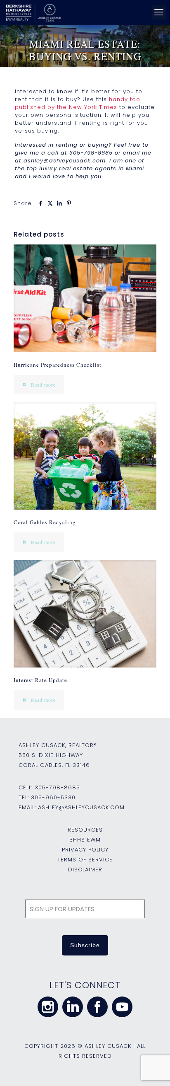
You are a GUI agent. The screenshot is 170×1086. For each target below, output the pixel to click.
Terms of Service (85, 859)
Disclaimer (85, 869)
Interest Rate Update (40, 680)
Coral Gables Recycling (45, 522)
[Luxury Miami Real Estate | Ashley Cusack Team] (82, 12)
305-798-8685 (57, 787)
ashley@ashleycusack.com (81, 807)
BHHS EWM (85, 840)
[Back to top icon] (153, 1069)
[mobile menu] (159, 12)
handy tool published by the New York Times (78, 103)
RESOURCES (85, 830)
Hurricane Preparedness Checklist (58, 364)
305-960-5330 (53, 797)
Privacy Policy (85, 850)
